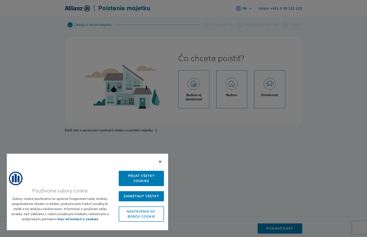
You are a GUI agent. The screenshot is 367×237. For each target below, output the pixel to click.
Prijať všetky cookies (141, 178)
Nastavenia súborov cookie (141, 214)
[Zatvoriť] (160, 161)
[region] (87, 192)
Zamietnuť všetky (141, 196)
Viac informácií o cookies (77, 219)
